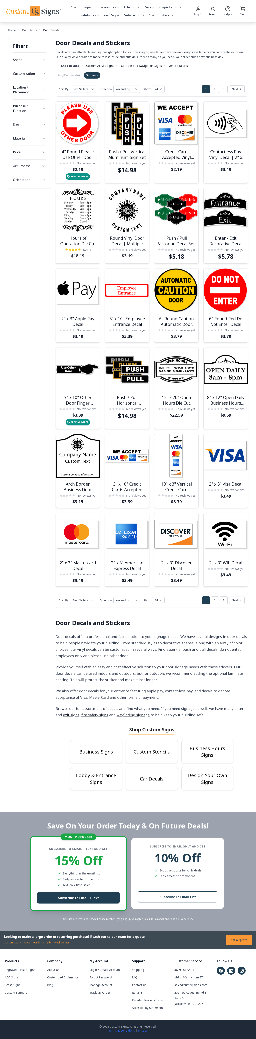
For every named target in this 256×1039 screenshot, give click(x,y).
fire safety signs (94, 715)
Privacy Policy (185, 919)
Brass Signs (12, 985)
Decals (149, 7)
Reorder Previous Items (147, 1000)
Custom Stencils (161, 15)
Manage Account (101, 985)
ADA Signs (131, 7)
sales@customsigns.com (190, 985)
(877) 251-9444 (184, 970)
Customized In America (62, 977)
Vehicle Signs (134, 15)
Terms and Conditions (163, 919)
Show (147, 89)
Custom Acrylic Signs (100, 66)
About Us (53, 970)
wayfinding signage (133, 715)
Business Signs (107, 7)
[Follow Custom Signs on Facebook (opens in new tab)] (221, 971)
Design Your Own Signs (207, 778)
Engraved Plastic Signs (20, 970)
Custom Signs (81, 7)
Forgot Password (101, 977)
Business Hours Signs (207, 751)
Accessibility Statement (147, 1008)
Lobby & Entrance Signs (96, 778)
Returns (137, 992)
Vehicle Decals (178, 66)
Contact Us (139, 985)
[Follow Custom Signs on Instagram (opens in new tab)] (242, 971)
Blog (50, 985)
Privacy (142, 1030)
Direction (106, 89)
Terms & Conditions (122, 1030)
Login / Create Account (105, 970)
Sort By (63, 89)
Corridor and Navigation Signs (141, 66)
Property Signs (170, 7)
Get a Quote (239, 940)
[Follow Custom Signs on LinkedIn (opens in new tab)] (231, 971)
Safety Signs (89, 15)
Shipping (138, 970)
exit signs (71, 715)
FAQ (134, 977)
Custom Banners (16, 992)
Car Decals (152, 778)
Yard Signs (111, 15)
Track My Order (100, 992)
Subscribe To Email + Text (78, 898)
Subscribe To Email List (178, 897)
